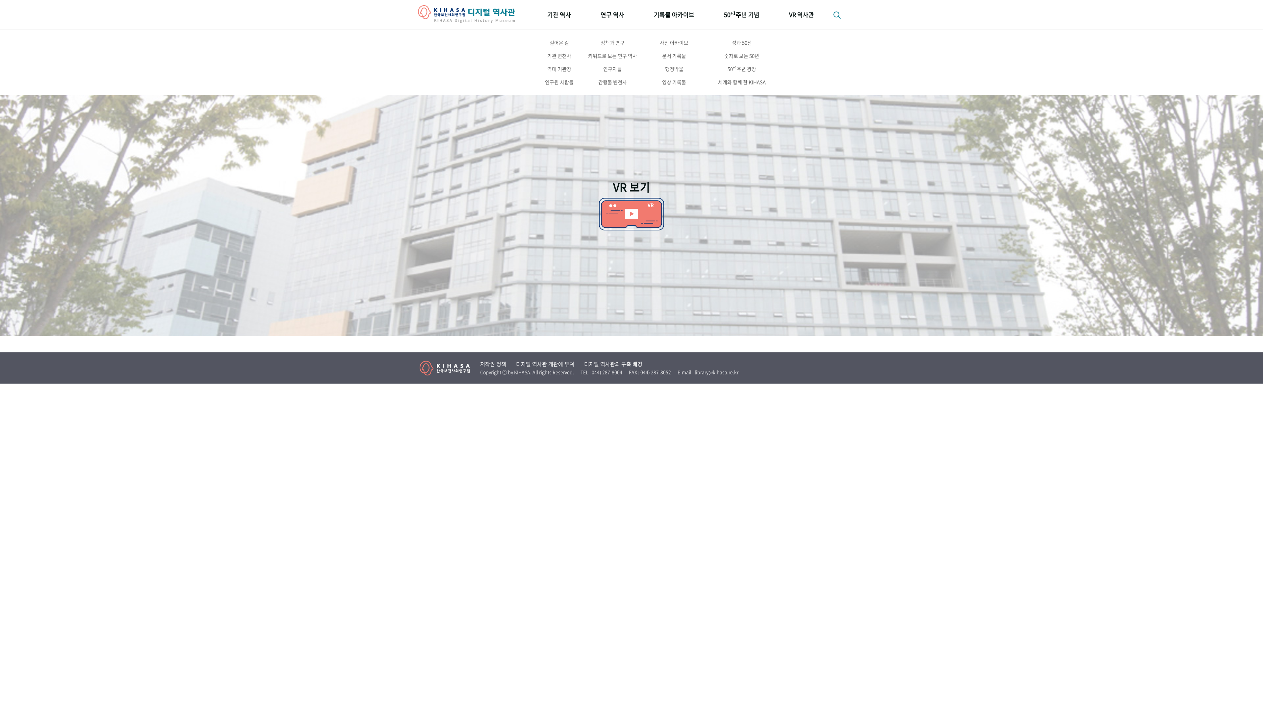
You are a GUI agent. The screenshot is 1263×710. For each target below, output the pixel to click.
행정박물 (674, 69)
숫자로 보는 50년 (741, 55)
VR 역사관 (801, 14)
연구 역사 (612, 14)
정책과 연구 (613, 42)
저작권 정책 (493, 364)
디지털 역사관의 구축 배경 (613, 364)
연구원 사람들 (559, 82)
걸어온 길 (559, 42)
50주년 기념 (741, 14)
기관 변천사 (559, 55)
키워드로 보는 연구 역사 (612, 55)
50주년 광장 (742, 69)
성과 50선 (742, 42)
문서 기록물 (674, 55)
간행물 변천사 (612, 82)
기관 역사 (559, 14)
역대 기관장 (559, 69)
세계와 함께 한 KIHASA (742, 82)
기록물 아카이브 (674, 14)
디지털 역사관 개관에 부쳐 (545, 364)
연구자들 (612, 69)
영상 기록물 (674, 82)
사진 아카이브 (674, 42)
